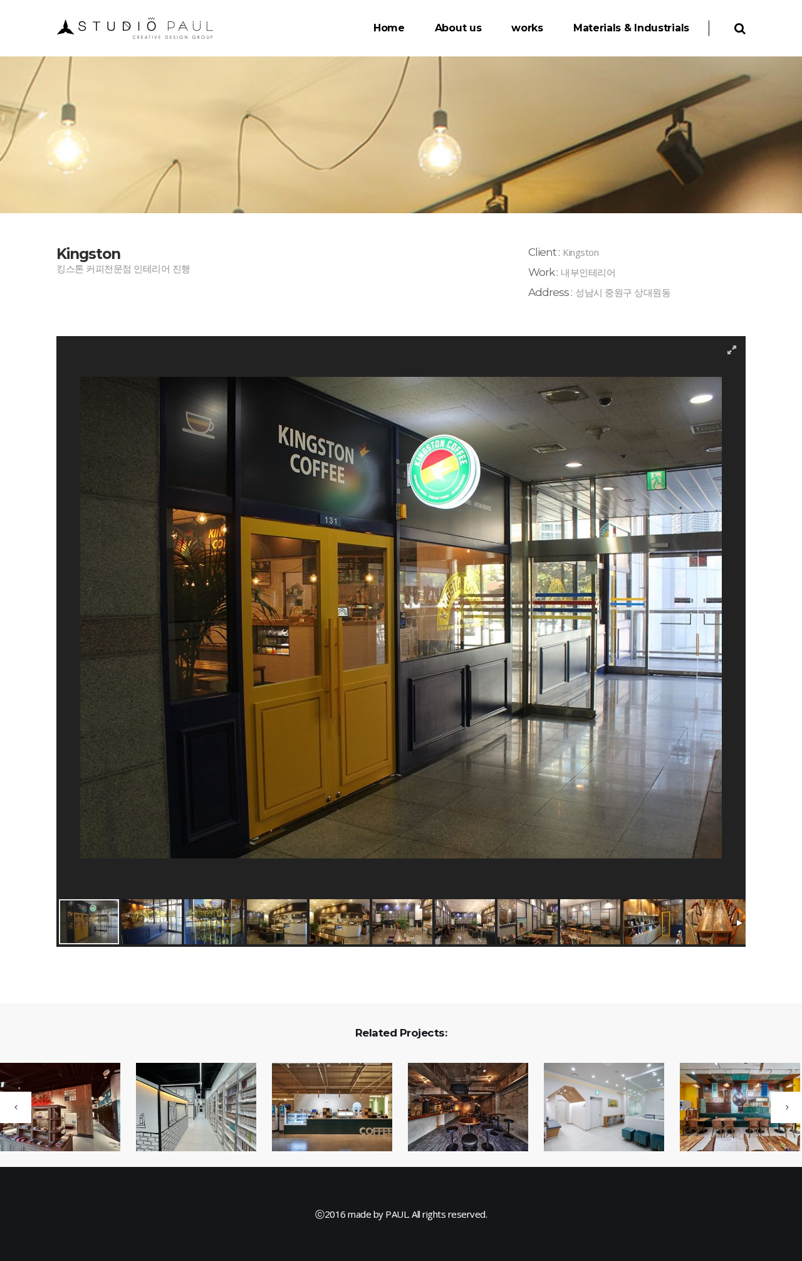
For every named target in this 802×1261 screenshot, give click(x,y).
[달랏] (732, 1108)
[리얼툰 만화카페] (188, 1108)
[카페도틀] (324, 1108)
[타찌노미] (460, 1108)
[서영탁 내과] (596, 1108)
